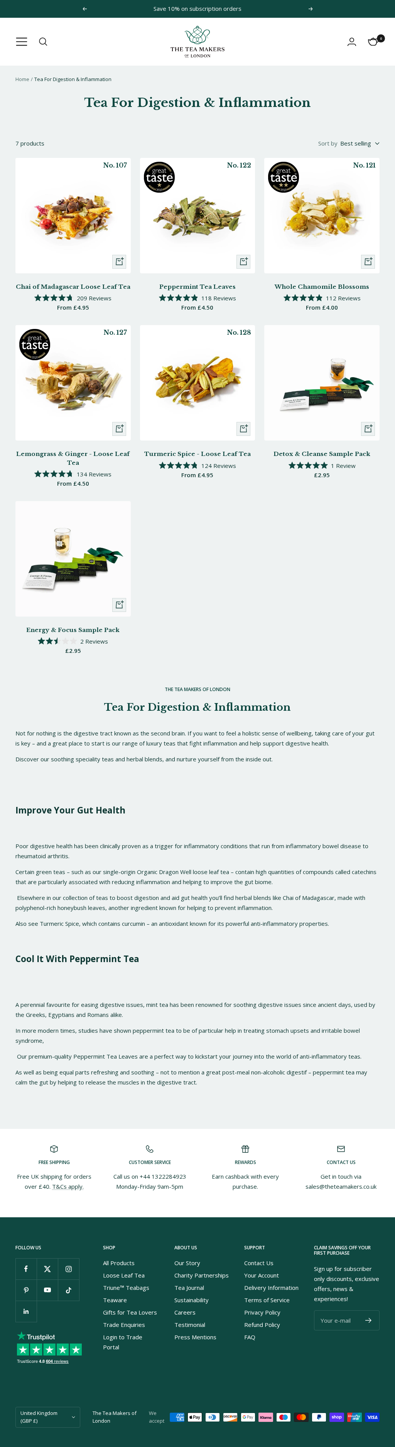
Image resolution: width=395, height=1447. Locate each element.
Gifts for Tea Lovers (130, 1312)
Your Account (261, 1275)
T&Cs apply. (68, 1186)
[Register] (368, 1320)
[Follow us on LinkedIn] (26, 1311)
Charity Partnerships (201, 1275)
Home (22, 79)
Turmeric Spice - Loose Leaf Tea (197, 453)
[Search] (43, 41)
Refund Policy (262, 1324)
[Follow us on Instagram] (68, 1268)
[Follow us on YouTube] (47, 1290)
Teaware (115, 1300)
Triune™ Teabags (126, 1287)
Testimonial (189, 1324)
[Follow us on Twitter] (47, 1268)
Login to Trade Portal (122, 1342)
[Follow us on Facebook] (26, 1268)
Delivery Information (271, 1287)
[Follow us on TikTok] (68, 1290)
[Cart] (373, 41)
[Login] (352, 41)
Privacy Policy (262, 1312)
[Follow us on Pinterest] (26, 1290)
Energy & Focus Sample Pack (73, 630)
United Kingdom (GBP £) (38, 1417)
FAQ (249, 1337)
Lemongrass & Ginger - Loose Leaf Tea (73, 458)
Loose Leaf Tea (124, 1275)
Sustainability (191, 1300)
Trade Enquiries (124, 1324)
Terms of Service (267, 1300)
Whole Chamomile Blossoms (322, 286)
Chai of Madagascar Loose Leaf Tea (73, 286)
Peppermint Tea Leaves (197, 286)
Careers (185, 1312)
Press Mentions (195, 1337)
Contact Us (258, 1263)
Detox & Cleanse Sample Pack (321, 453)
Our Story (187, 1263)
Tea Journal (189, 1287)
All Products (119, 1263)
